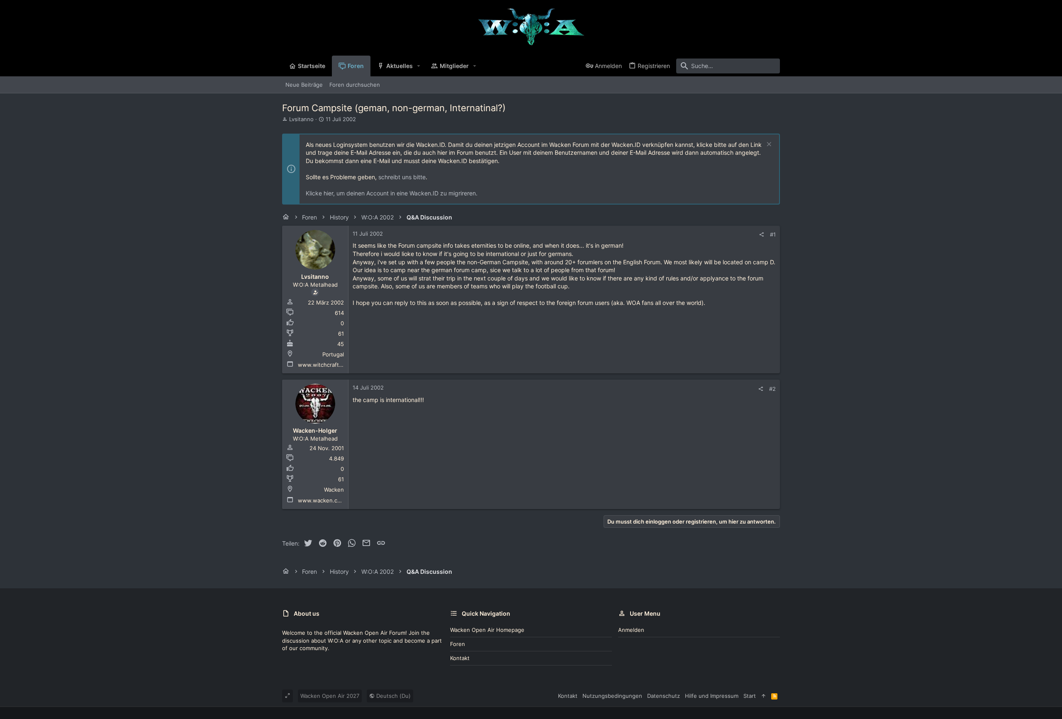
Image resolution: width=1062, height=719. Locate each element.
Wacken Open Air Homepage (487, 629)
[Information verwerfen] (768, 145)
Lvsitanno (301, 119)
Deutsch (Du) (393, 695)
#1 (773, 234)
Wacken (334, 489)
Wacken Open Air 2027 (329, 695)
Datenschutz (663, 695)
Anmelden (631, 629)
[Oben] (763, 696)
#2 (772, 388)
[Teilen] (761, 235)
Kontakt (460, 658)
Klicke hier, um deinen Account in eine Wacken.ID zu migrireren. (391, 193)
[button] (419, 66)
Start (749, 695)
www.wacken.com (321, 500)
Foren (457, 644)
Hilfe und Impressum (711, 695)
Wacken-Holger (315, 430)
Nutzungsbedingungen (612, 695)
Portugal (333, 354)
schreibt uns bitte (402, 176)
